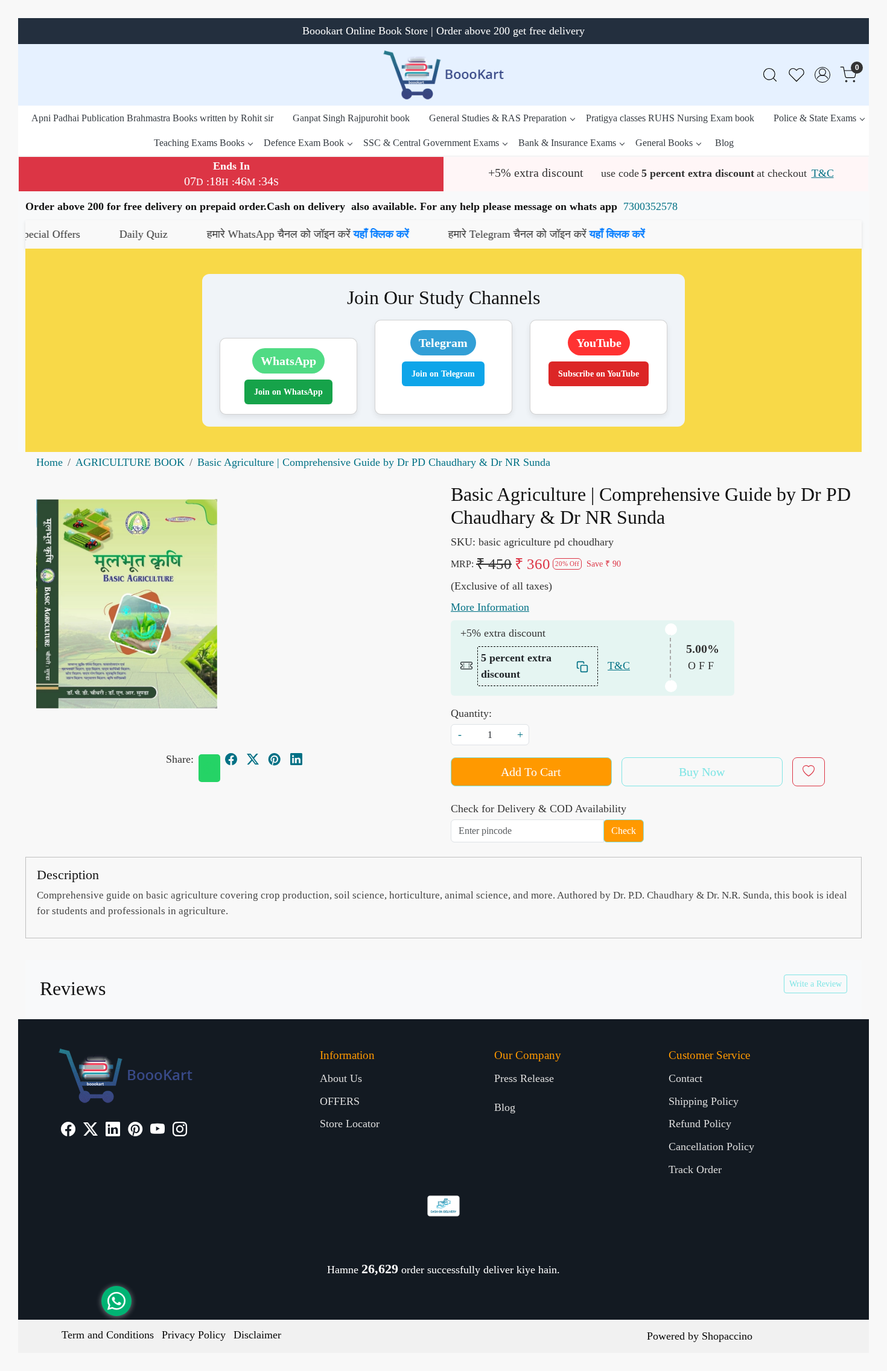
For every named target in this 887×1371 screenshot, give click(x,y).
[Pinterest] (135, 1130)
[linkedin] (296, 759)
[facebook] (231, 759)
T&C (823, 173)
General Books (664, 143)
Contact (685, 1078)
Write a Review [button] (815, 983)
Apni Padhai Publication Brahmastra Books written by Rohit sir (152, 118)
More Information (490, 607)
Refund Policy (700, 1124)
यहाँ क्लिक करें (292, 234)
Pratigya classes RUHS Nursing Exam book (670, 118)
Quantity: (471, 713)
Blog (724, 143)
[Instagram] (179, 1130)
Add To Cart (531, 771)
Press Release (524, 1078)
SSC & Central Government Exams (431, 143)
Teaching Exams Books (199, 143)
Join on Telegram (443, 373)
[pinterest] (274, 759)
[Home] (443, 75)
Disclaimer (257, 1335)
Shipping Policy (704, 1101)
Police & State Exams (815, 118)
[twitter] (253, 759)
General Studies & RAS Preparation (498, 118)
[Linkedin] (112, 1130)
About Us (341, 1078)
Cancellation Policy (711, 1146)
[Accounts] (822, 75)
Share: (180, 759)
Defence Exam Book (304, 143)
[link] (770, 75)
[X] (90, 1130)
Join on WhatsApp (288, 391)
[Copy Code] (583, 666)
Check (623, 830)
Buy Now (702, 771)
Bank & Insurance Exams (567, 143)
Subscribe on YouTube (598, 373)
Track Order (695, 1169)
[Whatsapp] (209, 768)
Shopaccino (727, 1336)
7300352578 (650, 206)
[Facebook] (68, 1130)
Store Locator (350, 1124)
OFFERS (340, 1101)
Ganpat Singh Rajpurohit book (351, 118)
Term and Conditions (108, 1335)
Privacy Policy (194, 1335)
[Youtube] (157, 1130)
